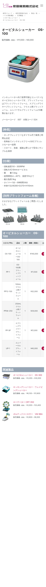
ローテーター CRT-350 (25, 402)
